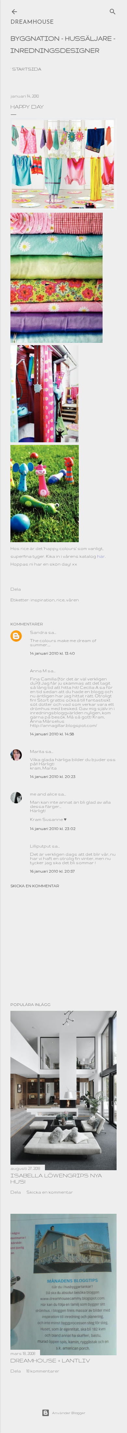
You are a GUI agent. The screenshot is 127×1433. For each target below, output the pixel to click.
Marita (37, 751)
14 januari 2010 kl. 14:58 (52, 733)
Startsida (26, 69)
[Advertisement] (63, 945)
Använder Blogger (68, 1413)
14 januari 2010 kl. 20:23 (53, 776)
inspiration (43, 600)
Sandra (38, 632)
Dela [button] (15, 589)
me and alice (43, 794)
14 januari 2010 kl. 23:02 (53, 828)
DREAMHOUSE (32, 22)
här (101, 556)
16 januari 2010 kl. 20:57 (52, 871)
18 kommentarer (42, 1371)
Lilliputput (40, 846)
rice (60, 600)
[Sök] (113, 10)
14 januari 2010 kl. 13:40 (52, 653)
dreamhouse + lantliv (50, 1360)
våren (72, 600)
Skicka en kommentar (34, 885)
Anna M (38, 671)
